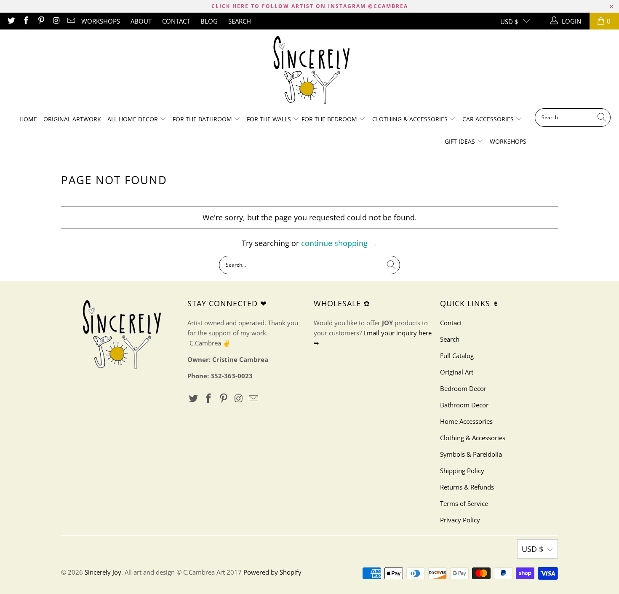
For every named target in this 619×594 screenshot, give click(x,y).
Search (239, 21)
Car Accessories (488, 119)
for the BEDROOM (330, 119)
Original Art (456, 372)
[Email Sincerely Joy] (71, 21)
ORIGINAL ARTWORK (72, 119)
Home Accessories (466, 421)
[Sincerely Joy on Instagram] (55, 21)
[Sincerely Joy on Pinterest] (40, 21)
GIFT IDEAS (461, 141)
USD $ (509, 21)
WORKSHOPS (100, 21)
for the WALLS (269, 119)
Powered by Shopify (272, 572)
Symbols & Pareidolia (471, 454)
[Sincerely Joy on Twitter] (10, 21)
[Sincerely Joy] (310, 71)
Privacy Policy (460, 520)
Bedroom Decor (463, 388)
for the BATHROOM (203, 119)
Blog (209, 21)
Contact (176, 21)
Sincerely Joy (103, 572)
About (141, 21)
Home (28, 119)
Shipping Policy (462, 470)
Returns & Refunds (467, 487)
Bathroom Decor (464, 405)
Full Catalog (457, 355)
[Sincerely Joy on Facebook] (25, 21)
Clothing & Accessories (410, 119)
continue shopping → (339, 243)
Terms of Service (464, 503)
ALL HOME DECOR (133, 119)
